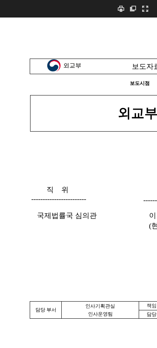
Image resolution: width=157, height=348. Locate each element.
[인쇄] (121, 8)
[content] (78, 182)
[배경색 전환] (133, 8)
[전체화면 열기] (145, 8)
